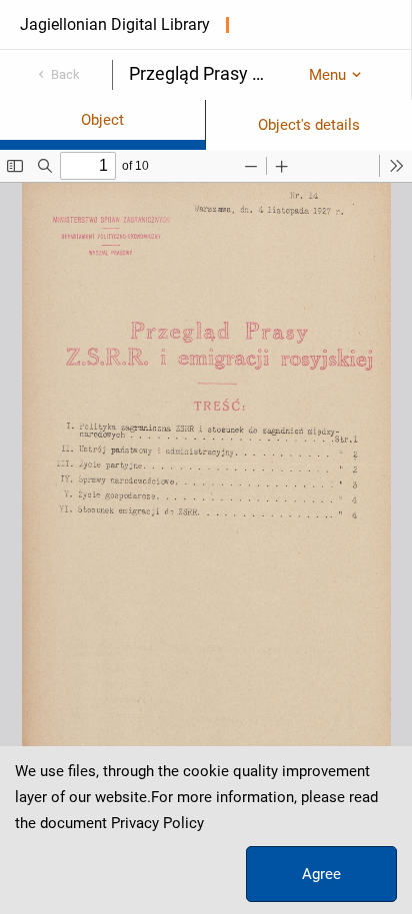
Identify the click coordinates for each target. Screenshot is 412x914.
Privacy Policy (157, 823)
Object (102, 120)
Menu (327, 75)
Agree (321, 874)
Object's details (309, 125)
